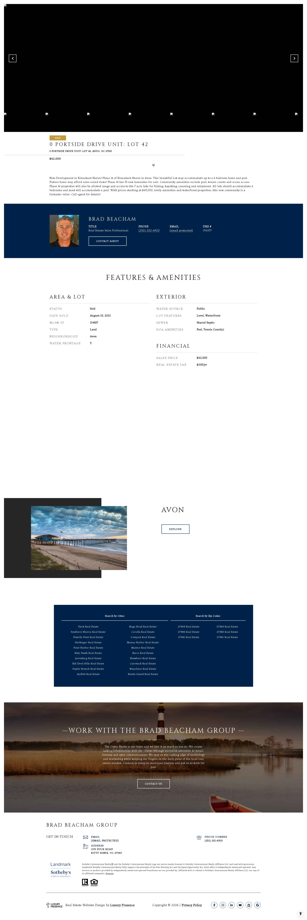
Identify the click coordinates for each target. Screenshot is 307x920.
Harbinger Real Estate (88, 642)
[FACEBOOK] (214, 905)
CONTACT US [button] (153, 783)
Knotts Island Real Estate (143, 674)
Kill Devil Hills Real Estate (88, 663)
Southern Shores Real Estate (88, 631)
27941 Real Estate (188, 637)
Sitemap (110, 873)
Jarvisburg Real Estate (88, 658)
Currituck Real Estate (143, 663)
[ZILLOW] (249, 905)
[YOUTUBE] (240, 905)
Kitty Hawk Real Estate (88, 652)
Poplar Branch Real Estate (88, 668)
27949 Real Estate (189, 626)
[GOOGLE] (257, 905)
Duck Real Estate (88, 626)
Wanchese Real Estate (143, 668)
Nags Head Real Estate (143, 626)
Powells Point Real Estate (88, 637)
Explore (175, 529)
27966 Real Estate (189, 631)
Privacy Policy (192, 905)
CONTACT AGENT (107, 241)
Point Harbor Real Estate (88, 647)
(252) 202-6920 (149, 230)
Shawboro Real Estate (143, 658)
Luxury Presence (122, 905)
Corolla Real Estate (143, 631)
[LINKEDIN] (231, 905)
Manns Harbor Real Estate (143, 642)
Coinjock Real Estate (143, 637)
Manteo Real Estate (143, 647)
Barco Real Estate (143, 652)
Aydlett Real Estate (88, 674)
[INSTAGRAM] (223, 905)
